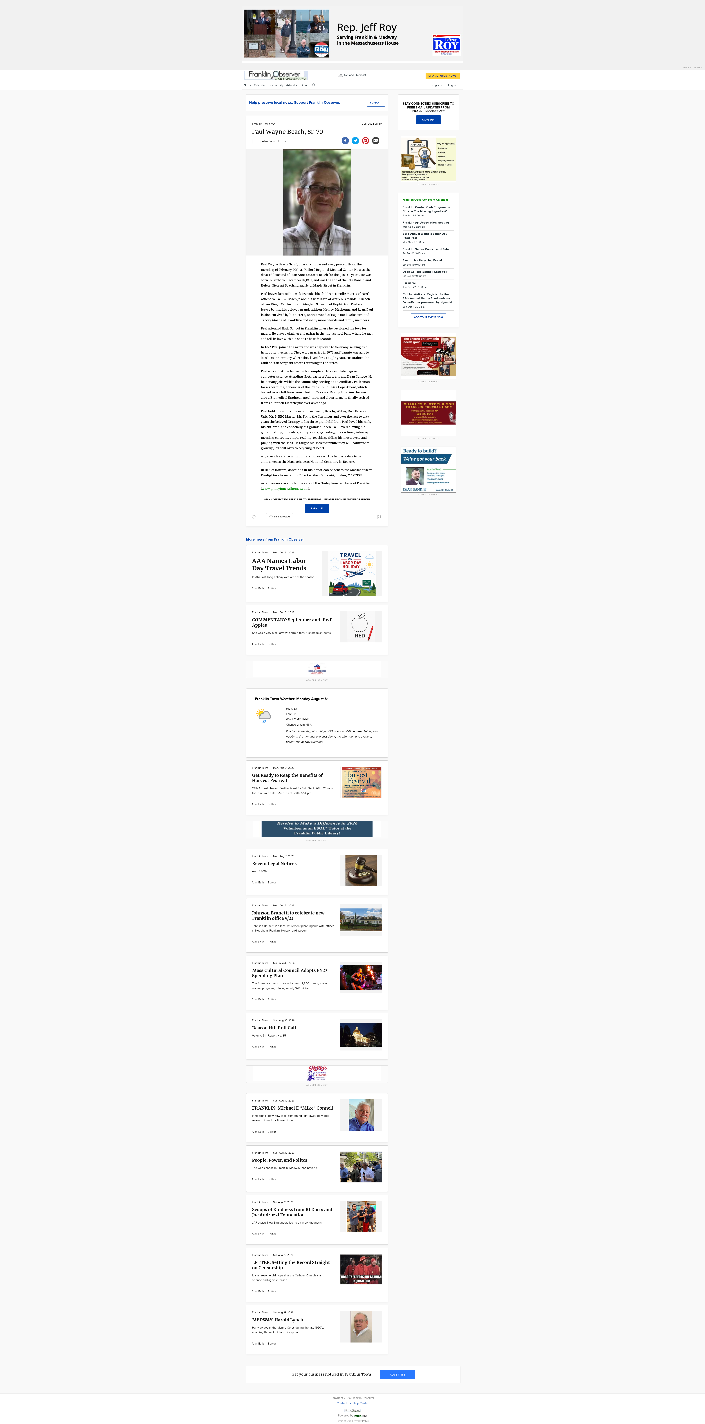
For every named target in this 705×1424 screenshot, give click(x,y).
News (247, 85)
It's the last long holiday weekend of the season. (283, 577)
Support (376, 102)
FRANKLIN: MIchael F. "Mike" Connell (293, 1108)
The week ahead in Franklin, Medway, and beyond (284, 1168)
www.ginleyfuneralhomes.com (285, 488)
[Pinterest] (365, 140)
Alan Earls (268, 141)
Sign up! (317, 508)
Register (437, 85)
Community (275, 85)
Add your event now (428, 317)
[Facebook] (345, 140)
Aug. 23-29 (259, 871)
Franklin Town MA (263, 124)
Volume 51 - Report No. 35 (269, 1035)
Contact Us (344, 1403)
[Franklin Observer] (276, 75)
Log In (452, 85)
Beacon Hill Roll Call (274, 1027)
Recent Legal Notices (274, 863)
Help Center (360, 1403)
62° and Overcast (355, 75)
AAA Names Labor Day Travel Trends (279, 564)
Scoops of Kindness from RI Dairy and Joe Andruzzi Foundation (292, 1212)
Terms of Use (344, 1421)
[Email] (375, 140)
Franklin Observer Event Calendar (425, 200)
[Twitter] (355, 140)
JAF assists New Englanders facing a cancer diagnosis (287, 1222)
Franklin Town (260, 552)
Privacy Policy (361, 1421)
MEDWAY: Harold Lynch (277, 1319)
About (305, 85)
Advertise (292, 85)
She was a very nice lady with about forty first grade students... (292, 633)
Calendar (259, 85)
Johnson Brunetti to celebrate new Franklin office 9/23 (288, 915)
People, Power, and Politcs (279, 1160)
